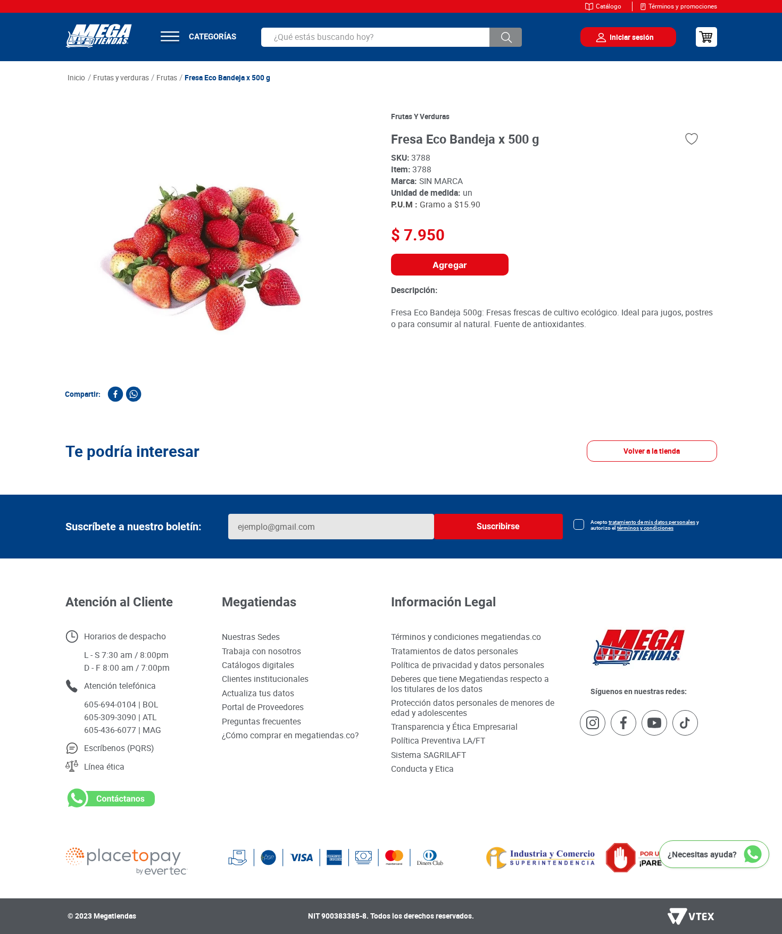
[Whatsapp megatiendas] (110, 807)
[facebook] (115, 394)
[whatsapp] (134, 394)
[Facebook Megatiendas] (623, 723)
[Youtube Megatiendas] (654, 723)
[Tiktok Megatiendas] (685, 723)
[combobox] (391, 37)
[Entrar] (620, 37)
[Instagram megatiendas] (592, 723)
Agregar (449, 265)
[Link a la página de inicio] (76, 78)
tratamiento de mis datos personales (652, 522)
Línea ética (104, 766)
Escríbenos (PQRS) (119, 748)
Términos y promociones (682, 6)
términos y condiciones (645, 528)
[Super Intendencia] (524, 857)
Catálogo (608, 6)
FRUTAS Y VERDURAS (121, 77)
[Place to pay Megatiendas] (146, 857)
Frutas (166, 77)
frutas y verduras (420, 116)
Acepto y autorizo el (644, 525)
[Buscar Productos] (506, 37)
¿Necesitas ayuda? (702, 854)
